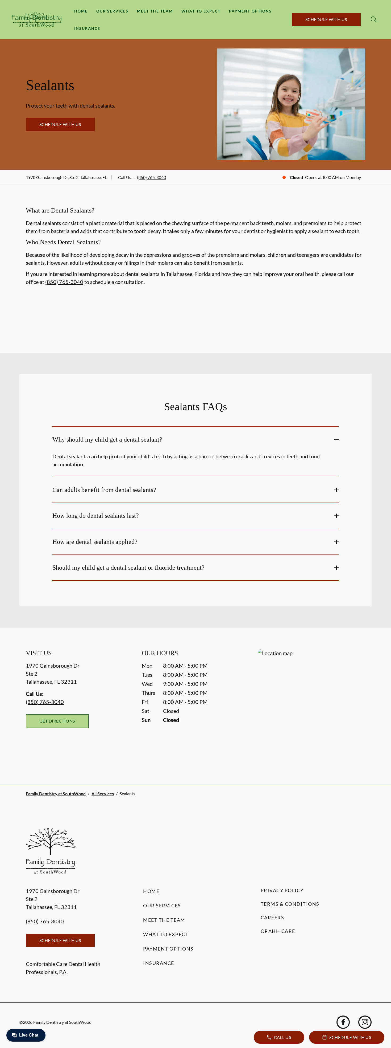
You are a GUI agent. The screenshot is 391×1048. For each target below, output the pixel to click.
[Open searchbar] (373, 19)
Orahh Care (278, 931)
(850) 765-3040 (151, 177)
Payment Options (250, 11)
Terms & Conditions (290, 904)
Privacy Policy (282, 890)
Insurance (87, 28)
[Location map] (311, 706)
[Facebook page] (343, 1022)
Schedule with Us (326, 19)
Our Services (112, 11)
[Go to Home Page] (36, 19)
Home (81, 11)
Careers (272, 917)
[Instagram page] (365, 1022)
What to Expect (201, 11)
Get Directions (57, 720)
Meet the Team (155, 11)
